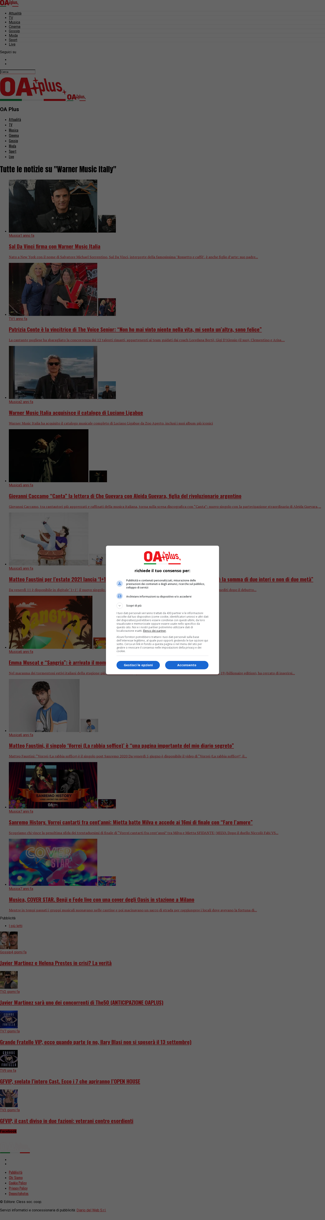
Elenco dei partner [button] (154, 631)
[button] (162, 606)
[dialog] (162, 610)
